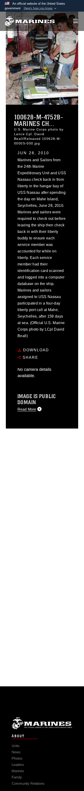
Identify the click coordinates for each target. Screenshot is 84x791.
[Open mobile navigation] (75, 21)
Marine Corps (42, 723)
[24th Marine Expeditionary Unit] (30, 21)
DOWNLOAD (35, 350)
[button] (40, 8)
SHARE (29, 357)
